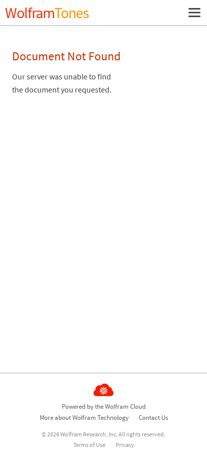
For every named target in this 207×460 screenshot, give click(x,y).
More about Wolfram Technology (84, 417)
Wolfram (47, 12)
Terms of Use (89, 444)
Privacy (125, 444)
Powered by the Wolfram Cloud (104, 406)
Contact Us (153, 417)
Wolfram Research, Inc (88, 434)
